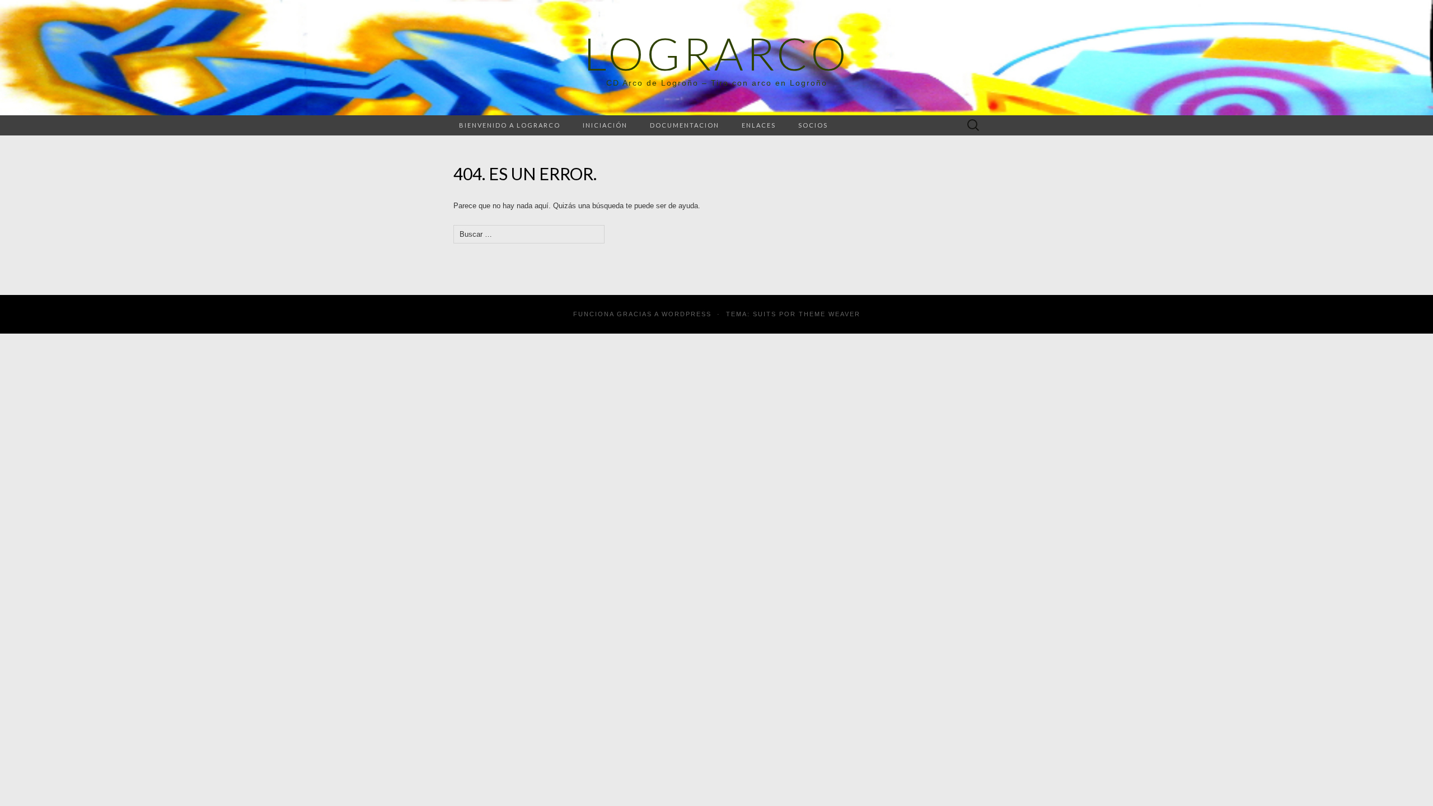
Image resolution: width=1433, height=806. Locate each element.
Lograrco (716, 53)
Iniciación (605, 125)
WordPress (686, 314)
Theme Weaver (829, 314)
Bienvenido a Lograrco (509, 125)
